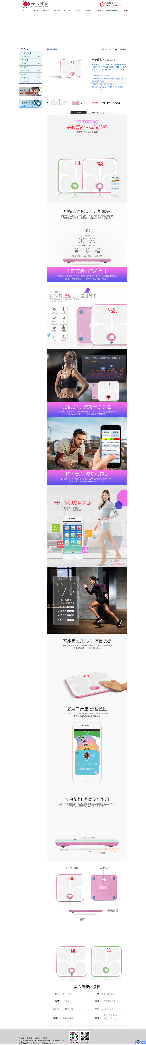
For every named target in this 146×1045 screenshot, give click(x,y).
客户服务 (89, 11)
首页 (24, 11)
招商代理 (78, 11)
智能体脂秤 (24, 81)
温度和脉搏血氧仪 (26, 56)
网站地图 (21, 1038)
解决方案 (67, 11)
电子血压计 (24, 60)
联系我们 (99, 11)
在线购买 (94, 103)
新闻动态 (46, 11)
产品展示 (56, 11)
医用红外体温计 (26, 53)
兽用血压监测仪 (26, 71)
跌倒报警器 (24, 67)
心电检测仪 (24, 63)
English (124, 10)
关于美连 (35, 11)
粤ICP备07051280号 (58, 1041)
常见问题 (116, 103)
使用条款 (37, 1038)
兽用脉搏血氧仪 (26, 78)
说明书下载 (106, 103)
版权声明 (29, 1038)
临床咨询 (24, 74)
